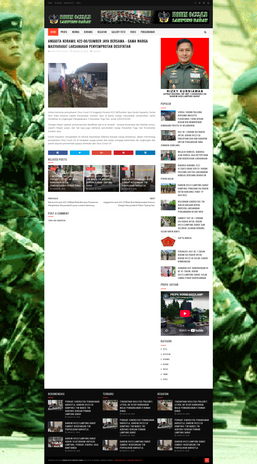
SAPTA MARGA (185, 238)
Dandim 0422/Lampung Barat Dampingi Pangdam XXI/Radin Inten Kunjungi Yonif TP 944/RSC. (193, 190)
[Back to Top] (207, 460)
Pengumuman (148, 32)
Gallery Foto (69, 3)
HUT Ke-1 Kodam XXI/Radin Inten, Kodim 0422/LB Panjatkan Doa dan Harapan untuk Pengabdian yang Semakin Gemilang (184, 138)
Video (78, 3)
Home (50, 3)
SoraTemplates (120, 460)
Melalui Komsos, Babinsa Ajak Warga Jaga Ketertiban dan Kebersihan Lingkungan (193, 155)
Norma (75, 32)
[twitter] (199, 3)
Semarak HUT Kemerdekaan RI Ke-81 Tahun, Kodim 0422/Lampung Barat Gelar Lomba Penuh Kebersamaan (193, 273)
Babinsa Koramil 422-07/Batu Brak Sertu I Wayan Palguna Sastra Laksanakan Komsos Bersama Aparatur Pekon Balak (184, 172)
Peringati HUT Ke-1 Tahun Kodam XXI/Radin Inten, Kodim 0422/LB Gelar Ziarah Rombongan (193, 256)
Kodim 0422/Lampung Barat (72, 460)
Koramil (88, 32)
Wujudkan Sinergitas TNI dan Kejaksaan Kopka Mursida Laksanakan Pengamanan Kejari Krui (191, 206)
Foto (53, 169)
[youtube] (208, 3)
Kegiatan (58, 3)
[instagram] (204, 3)
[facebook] (195, 3)
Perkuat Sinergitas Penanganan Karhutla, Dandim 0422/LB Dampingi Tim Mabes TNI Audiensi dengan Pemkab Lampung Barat (100, 177)
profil (165, 369)
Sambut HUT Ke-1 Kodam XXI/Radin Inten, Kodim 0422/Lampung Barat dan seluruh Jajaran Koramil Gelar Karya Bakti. (183, 224)
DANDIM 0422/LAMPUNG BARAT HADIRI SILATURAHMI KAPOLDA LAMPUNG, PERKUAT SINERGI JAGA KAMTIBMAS (81, 443)
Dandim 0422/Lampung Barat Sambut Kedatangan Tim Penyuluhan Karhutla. (137, 182)
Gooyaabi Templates (134, 460)
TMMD (165, 374)
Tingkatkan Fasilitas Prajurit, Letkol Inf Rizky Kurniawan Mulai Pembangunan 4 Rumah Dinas (65, 180)
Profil (64, 32)
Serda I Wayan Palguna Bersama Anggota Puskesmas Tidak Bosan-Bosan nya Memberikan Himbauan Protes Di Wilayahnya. (182, 118)
